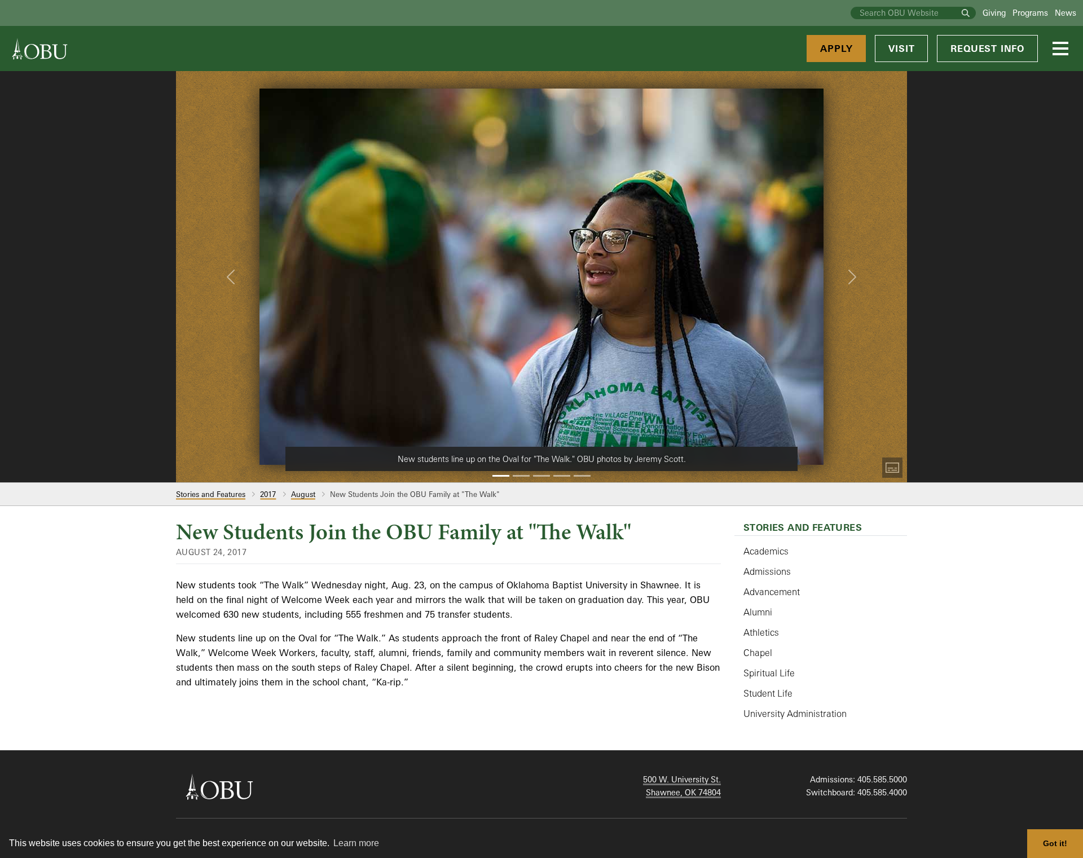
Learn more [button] (356, 843)
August (303, 494)
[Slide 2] (521, 475)
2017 (268, 494)
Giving (994, 12)
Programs (1030, 12)
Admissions (767, 571)
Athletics (761, 632)
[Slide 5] (582, 475)
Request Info (987, 48)
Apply (836, 48)
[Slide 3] (541, 475)
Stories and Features (210, 494)
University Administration (795, 713)
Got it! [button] (1055, 843)
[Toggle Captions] (892, 467)
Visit (901, 48)
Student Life (768, 693)
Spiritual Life (769, 673)
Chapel (757, 652)
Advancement (771, 591)
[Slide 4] (561, 475)
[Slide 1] (500, 475)
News (1065, 12)
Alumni (757, 612)
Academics (766, 551)
